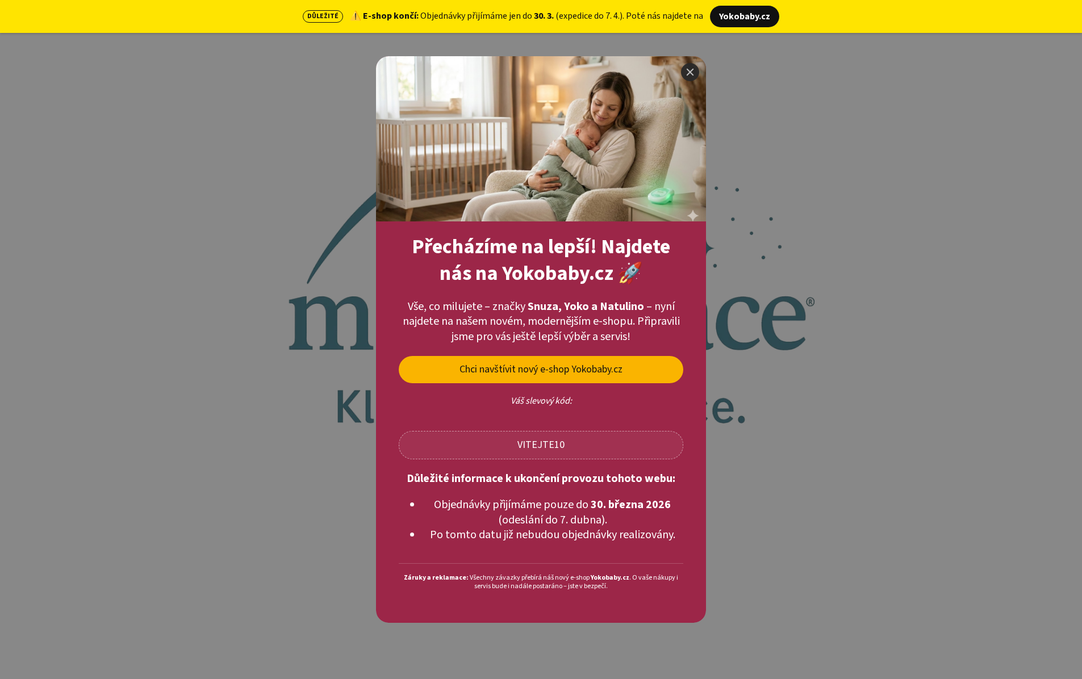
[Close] (690, 72)
